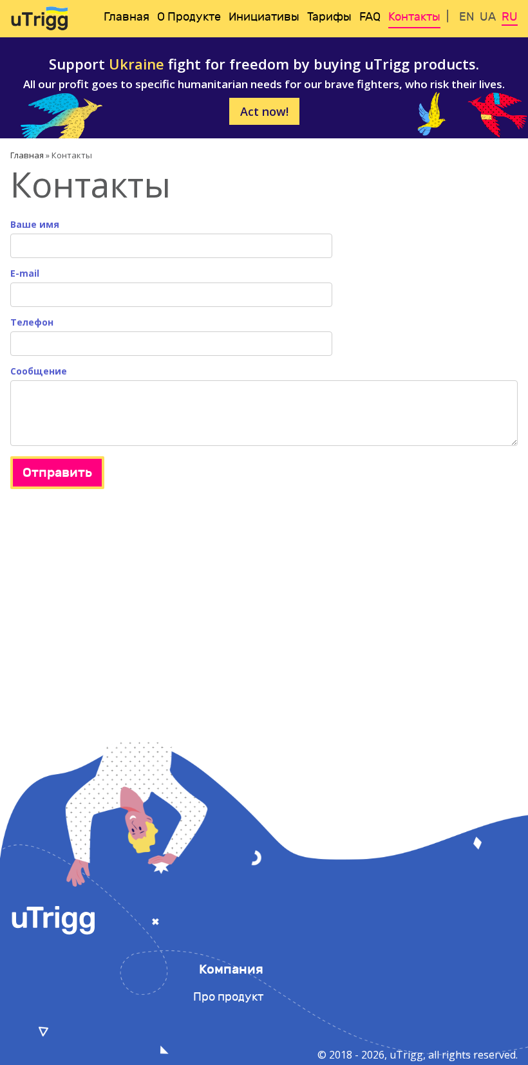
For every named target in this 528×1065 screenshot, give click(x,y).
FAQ (370, 17)
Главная (126, 17)
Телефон (31, 322)
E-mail (24, 273)
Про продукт (228, 997)
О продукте (189, 17)
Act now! (264, 111)
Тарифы (329, 17)
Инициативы (264, 17)
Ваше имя (34, 224)
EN (466, 17)
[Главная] (39, 18)
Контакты (414, 17)
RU (510, 17)
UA (488, 17)
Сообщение (38, 371)
